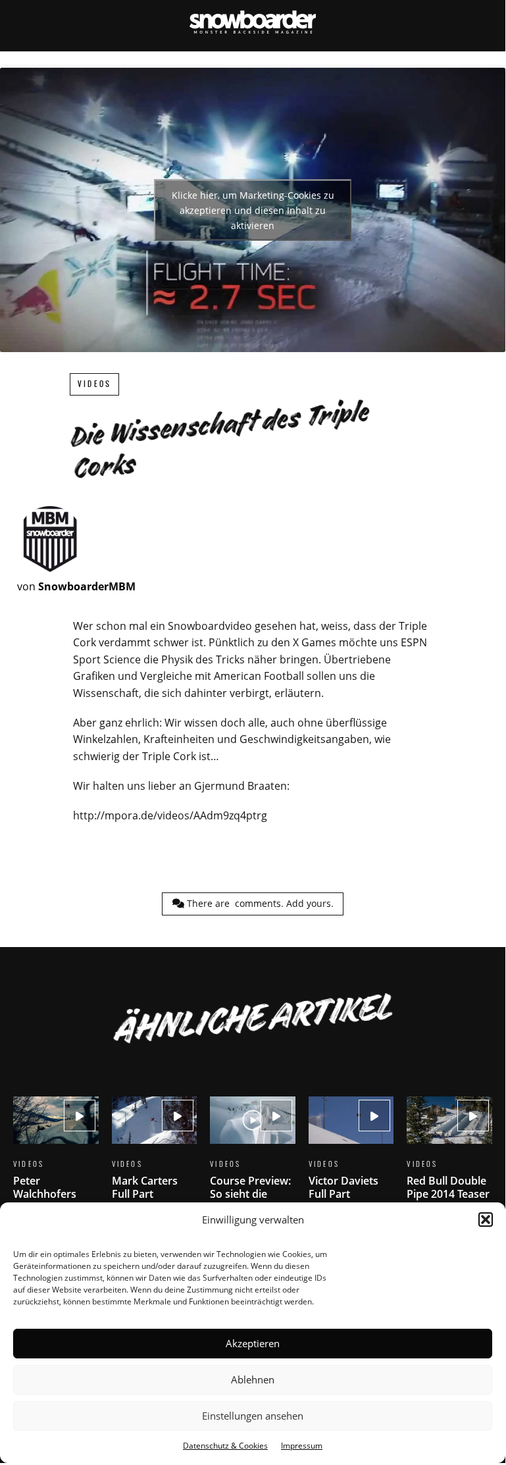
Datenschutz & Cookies (225, 1445)
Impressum (301, 1445)
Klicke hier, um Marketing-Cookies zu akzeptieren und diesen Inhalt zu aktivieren (253, 210)
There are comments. (259, 903)
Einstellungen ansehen (252, 1415)
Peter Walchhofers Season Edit (56, 1162)
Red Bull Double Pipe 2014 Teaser (449, 1156)
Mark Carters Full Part (154, 1156)
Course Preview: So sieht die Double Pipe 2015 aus (252, 1169)
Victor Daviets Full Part (351, 1156)
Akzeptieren (253, 1343)
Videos (94, 384)
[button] (485, 1219)
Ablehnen (252, 1379)
